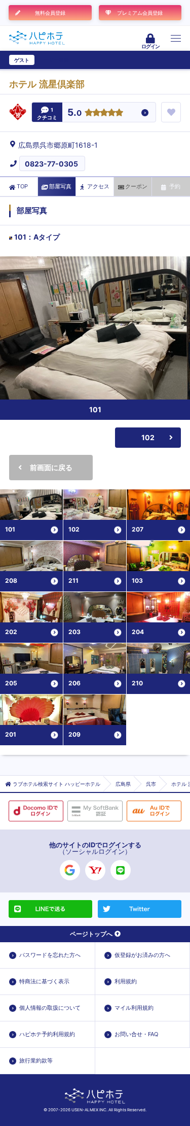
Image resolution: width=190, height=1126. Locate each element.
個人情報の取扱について (50, 1007)
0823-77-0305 (51, 163)
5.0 (74, 113)
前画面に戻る (51, 467)
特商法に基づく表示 (44, 981)
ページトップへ (91, 934)
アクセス (98, 186)
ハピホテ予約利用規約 (47, 1034)
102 (148, 437)
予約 (174, 186)
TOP (22, 186)
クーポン (136, 186)
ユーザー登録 (54, 60)
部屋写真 (60, 186)
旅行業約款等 (36, 1060)
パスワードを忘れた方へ (50, 954)
